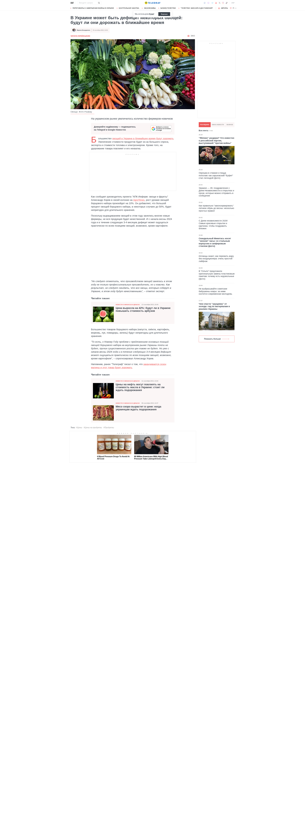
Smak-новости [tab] (218, 124)
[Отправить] (99, 3)
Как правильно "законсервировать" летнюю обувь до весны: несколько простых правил (216, 208)
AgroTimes (139, 200)
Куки (151, 14)
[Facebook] (204, 3)
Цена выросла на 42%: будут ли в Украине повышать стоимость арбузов (143, 309)
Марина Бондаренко (83, 30)
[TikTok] (227, 3)
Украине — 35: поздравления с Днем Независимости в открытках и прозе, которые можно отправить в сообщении (216, 192)
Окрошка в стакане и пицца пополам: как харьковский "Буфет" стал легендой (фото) (216, 175)
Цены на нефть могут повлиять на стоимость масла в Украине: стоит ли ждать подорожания (140, 387)
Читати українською (80, 36)
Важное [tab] (230, 124)
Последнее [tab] (204, 124)
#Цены (79, 428)
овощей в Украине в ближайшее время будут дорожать (142, 138)
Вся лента (203, 131)
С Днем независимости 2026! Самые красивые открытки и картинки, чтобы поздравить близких (213, 225)
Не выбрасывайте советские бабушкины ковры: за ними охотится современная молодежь (215, 291)
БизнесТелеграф (168, 8)
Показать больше (212, 339)
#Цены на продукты (93, 428)
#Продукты (108, 428)
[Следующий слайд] (236, 8)
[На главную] (152, 3)
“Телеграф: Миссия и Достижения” (197, 8)
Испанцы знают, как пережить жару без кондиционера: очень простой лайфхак (216, 258)
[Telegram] (212, 3)
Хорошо (164, 14)
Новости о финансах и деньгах (128, 304)
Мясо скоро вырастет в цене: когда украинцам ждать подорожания (138, 408)
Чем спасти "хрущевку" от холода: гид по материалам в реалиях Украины (214, 306)
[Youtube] (216, 3)
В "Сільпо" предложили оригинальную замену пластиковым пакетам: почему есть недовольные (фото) (216, 275)
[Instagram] (223, 3)
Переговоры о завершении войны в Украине (93, 8)
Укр (232, 3)
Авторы (224, 8)
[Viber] (208, 3)
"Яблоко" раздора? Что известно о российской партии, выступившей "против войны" (216, 140)
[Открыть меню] (72, 3)
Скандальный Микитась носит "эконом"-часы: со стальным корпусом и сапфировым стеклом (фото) (215, 242)
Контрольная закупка (129, 8)
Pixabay (88, 112)
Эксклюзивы (150, 8)
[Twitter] (219, 2)
